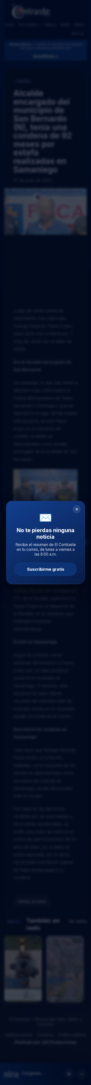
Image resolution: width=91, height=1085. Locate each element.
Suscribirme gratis (45, 569)
